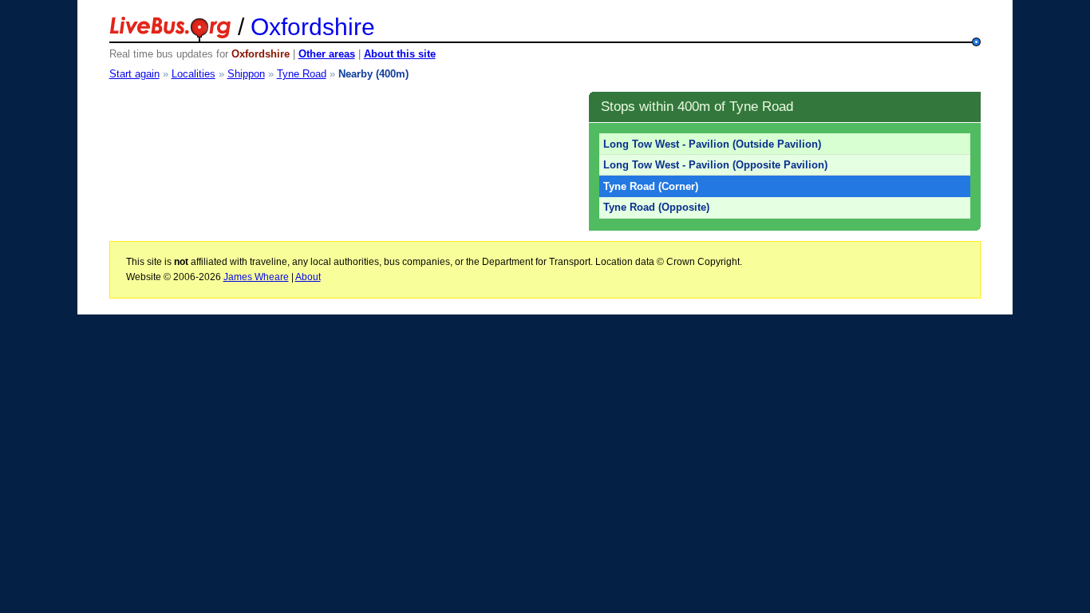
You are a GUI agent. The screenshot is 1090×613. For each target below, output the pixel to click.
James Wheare (256, 277)
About (308, 277)
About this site (400, 54)
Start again (134, 74)
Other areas (326, 54)
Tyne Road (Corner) (650, 186)
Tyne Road (301, 74)
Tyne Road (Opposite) (656, 207)
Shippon (246, 74)
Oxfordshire (313, 27)
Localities (193, 74)
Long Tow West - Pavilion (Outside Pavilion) (712, 144)
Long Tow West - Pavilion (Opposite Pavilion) (715, 165)
